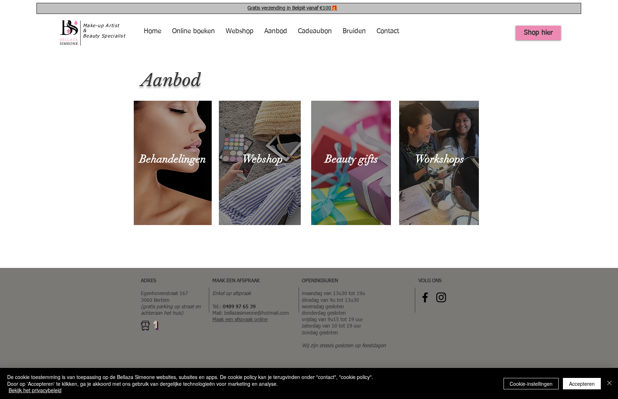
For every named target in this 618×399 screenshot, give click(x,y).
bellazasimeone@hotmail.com (256, 313)
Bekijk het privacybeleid (35, 390)
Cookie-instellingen (531, 383)
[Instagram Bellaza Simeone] (441, 297)
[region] (173, 163)
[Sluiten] (609, 383)
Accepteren (582, 383)
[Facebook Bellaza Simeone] (425, 297)
